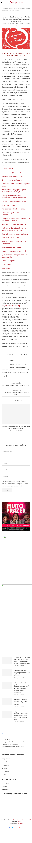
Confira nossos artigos (13, 755)
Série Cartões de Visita (11, 238)
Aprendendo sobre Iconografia (13, 209)
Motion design (6, 765)
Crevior (18, 821)
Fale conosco (5, 789)
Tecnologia (5, 768)
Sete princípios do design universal (15, 234)
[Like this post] (19, 354)
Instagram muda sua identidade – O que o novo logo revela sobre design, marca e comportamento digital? (21, 715)
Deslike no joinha (6, 268)
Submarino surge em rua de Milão (14, 251)
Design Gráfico (6, 758)
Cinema (4, 774)
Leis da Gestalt (7, 169)
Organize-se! (7, 264)
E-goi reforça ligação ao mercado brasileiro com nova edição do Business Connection (22, 673)
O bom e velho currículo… (12, 180)
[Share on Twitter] (23, 354)
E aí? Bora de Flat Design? (12, 247)
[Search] (30, 3)
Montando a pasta (8, 261)
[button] (16, 435)
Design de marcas (7, 762)
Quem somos (5, 783)
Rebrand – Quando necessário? (14, 224)
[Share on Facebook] (21, 354)
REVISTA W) (16, 306)
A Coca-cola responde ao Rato (13, 176)
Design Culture (13, 23)
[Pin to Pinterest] (24, 354)
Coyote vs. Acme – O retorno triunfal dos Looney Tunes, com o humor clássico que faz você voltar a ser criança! (22, 660)
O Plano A (20, 823)
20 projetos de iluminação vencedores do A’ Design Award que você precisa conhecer (21, 702)
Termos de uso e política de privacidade (22, 820)
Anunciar (4, 786)
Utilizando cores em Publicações (14, 201)
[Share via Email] (26, 354)
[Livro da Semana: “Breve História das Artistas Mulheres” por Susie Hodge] (16, 414)
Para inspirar (5, 771)
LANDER (8, 306)
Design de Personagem (10, 205)
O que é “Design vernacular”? (13, 172)
